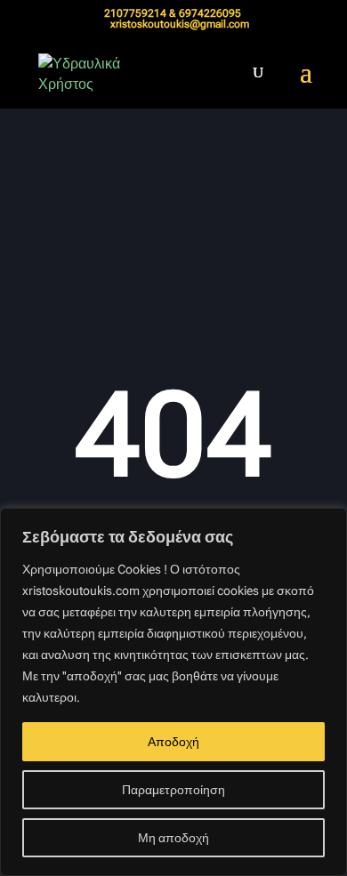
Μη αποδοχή (173, 838)
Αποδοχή (173, 742)
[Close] (328, 523)
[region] (173, 692)
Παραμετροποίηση (173, 790)
